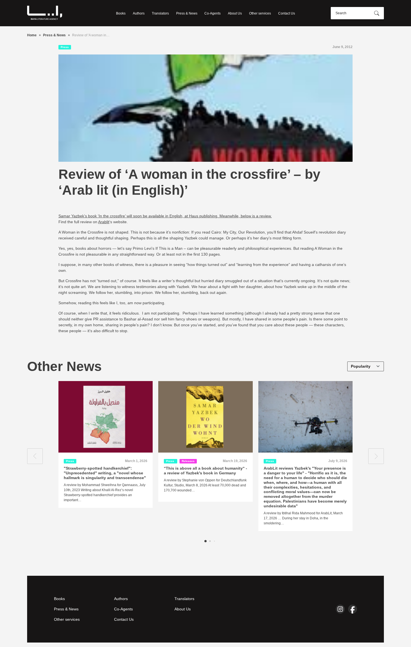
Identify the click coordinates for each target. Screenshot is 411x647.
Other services (260, 13)
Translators (160, 13)
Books (121, 13)
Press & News (186, 13)
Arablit (103, 222)
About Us (235, 13)
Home (32, 35)
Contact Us (286, 13)
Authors (139, 13)
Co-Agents (212, 13)
